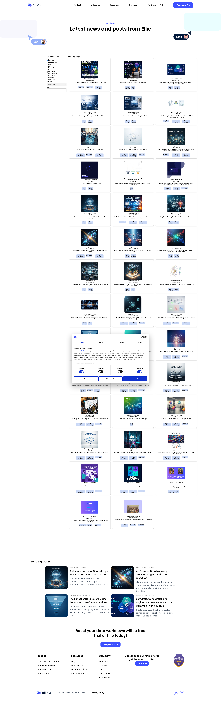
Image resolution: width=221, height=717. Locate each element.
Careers (102, 669)
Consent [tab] (81, 342)
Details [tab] (101, 342)
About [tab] (140, 342)
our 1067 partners (84, 351)
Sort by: (49, 81)
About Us (103, 661)
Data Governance (45, 669)
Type (48, 59)
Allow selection (110, 379)
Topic (48, 66)
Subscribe (142, 663)
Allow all (135, 379)
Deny (85, 379)
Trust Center (105, 677)
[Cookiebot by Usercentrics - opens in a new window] (139, 337)
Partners (103, 665)
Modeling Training (79, 669)
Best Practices (77, 665)
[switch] (100, 371)
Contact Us (104, 673)
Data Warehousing (46, 665)
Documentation (78, 673)
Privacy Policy (98, 693)
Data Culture (43, 673)
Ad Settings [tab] (120, 342)
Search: (49, 87)
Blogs (73, 661)
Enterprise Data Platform (48, 661)
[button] (79, 5)
